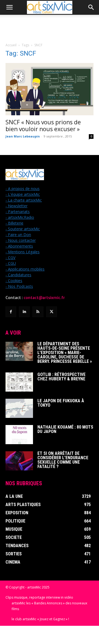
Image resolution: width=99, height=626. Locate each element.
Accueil (11, 45)
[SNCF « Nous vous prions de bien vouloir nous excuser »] (50, 89)
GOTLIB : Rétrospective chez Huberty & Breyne (61, 376)
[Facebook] (11, 311)
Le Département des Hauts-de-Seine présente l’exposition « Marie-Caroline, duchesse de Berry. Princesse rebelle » (64, 352)
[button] (9, 7)
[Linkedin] (24, 311)
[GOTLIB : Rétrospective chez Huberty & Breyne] (19, 382)
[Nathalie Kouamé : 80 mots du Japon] (19, 434)
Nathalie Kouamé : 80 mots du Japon (65, 429)
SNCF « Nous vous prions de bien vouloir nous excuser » (43, 125)
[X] (51, 311)
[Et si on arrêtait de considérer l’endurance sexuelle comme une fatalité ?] (19, 460)
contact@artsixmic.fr (44, 297)
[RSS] (37, 311)
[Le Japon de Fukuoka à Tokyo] (19, 408)
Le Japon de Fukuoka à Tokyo (60, 403)
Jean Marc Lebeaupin (23, 136)
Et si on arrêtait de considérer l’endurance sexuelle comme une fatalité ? (62, 460)
